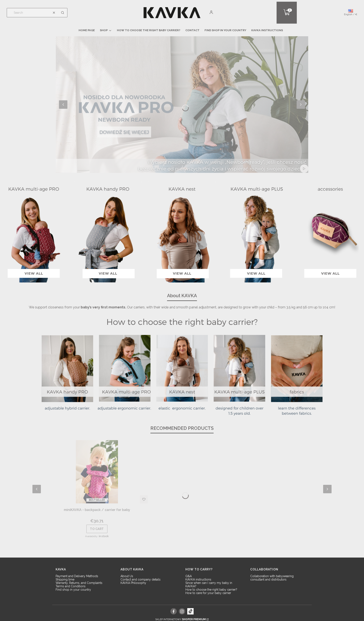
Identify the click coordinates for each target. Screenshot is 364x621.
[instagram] (182, 611)
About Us (126, 576)
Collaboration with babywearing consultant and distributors (272, 577)
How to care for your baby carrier (208, 593)
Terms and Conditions (71, 586)
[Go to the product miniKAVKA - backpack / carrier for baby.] (97, 471)
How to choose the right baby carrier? (211, 589)
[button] (62, 12)
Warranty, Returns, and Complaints (79, 583)
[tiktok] (190, 611)
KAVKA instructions (198, 579)
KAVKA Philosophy (133, 583)
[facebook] (174, 611)
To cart (97, 529)
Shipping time (65, 579)
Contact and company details (140, 579)
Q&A (188, 576)
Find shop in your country (73, 589)
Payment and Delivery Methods (77, 576)
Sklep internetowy (180, 619)
